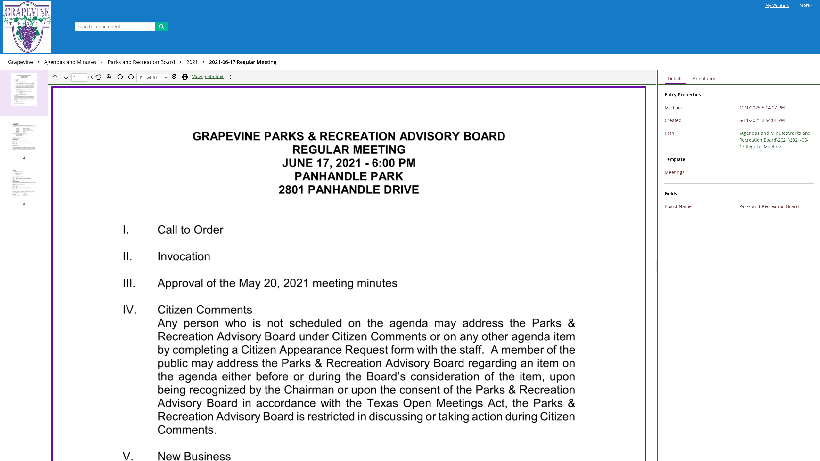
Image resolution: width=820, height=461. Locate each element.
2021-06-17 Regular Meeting (242, 62)
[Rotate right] (173, 76)
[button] (24, 93)
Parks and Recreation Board (142, 62)
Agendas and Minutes (71, 62)
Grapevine (21, 62)
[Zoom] (109, 76)
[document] (739, 265)
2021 (192, 62)
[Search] (161, 26)
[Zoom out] (131, 76)
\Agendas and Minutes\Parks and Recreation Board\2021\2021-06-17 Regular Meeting (775, 140)
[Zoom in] (120, 76)
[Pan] (98, 76)
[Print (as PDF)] (184, 76)
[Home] (33, 27)
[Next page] (66, 76)
